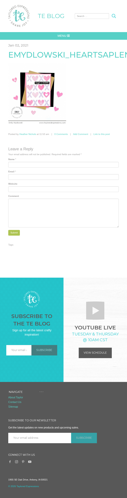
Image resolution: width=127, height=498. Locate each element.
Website (12, 183)
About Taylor (15, 397)
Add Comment (80, 134)
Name (11, 159)
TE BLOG (51, 16)
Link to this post (101, 134)
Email (11, 171)
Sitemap (13, 406)
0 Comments (61, 134)
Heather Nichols (27, 134)
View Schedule (95, 352)
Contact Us (14, 402)
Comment (13, 196)
